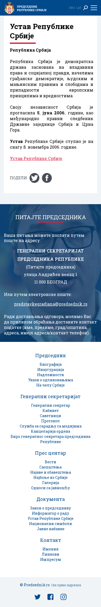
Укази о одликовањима (50, 379)
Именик (50, 549)
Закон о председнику (50, 508)
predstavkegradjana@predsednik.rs (50, 304)
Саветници (50, 415)
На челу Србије (50, 385)
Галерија (50, 482)
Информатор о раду (50, 513)
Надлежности (50, 374)
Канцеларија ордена (50, 431)
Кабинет (50, 410)
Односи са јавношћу (50, 487)
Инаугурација (50, 369)
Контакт (50, 540)
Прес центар (50, 453)
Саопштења (50, 467)
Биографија (51, 364)
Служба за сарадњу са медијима (51, 426)
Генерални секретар (50, 405)
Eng (72, 8)
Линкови (50, 554)
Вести (50, 461)
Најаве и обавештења (50, 472)
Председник (50, 355)
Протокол (50, 420)
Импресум (50, 559)
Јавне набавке (50, 528)
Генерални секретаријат (50, 396)
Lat (79, 8)
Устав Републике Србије (36, 158)
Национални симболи (50, 523)
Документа (51, 499)
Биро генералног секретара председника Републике (50, 439)
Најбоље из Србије (50, 477)
